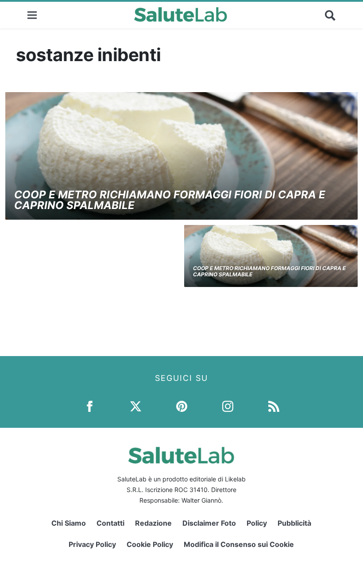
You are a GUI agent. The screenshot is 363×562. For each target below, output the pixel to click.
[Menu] (32, 14)
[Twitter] (135, 406)
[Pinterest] (181, 406)
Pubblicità (294, 523)
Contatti (110, 523)
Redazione (153, 523)
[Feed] (273, 406)
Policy (257, 523)
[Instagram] (227, 406)
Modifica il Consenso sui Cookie (239, 544)
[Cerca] (330, 15)
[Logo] (181, 15)
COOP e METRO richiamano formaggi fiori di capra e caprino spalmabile (169, 200)
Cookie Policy (150, 544)
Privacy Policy (92, 544)
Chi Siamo (68, 523)
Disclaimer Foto (209, 523)
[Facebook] (89, 406)
